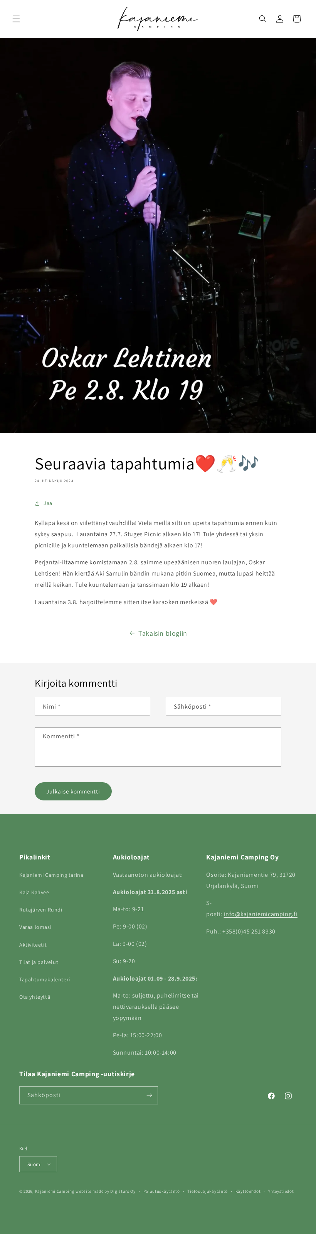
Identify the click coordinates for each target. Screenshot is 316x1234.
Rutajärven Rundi (40, 909)
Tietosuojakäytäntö (207, 1191)
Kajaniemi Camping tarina (51, 874)
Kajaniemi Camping (55, 1191)
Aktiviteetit (33, 944)
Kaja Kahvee (34, 892)
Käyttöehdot (248, 1191)
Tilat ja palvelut (38, 962)
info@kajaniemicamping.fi (261, 914)
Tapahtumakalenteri (44, 979)
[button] (16, 18)
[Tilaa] (149, 1095)
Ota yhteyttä (34, 996)
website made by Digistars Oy (106, 1191)
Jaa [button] (48, 503)
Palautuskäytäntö (161, 1191)
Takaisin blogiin (162, 633)
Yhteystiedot (281, 1191)
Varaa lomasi (35, 926)
